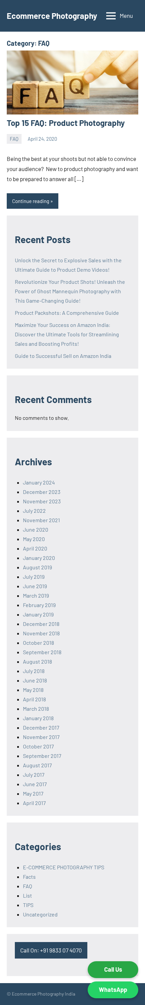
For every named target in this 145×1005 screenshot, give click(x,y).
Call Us (113, 969)
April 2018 (34, 699)
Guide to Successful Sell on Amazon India (63, 356)
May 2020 (34, 539)
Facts (29, 876)
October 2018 (38, 642)
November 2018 (41, 633)
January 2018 (38, 718)
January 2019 (38, 614)
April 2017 (34, 803)
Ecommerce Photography (52, 16)
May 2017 (33, 793)
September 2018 (42, 652)
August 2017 (37, 765)
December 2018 (41, 624)
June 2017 (35, 784)
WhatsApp (113, 989)
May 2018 (33, 689)
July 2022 (34, 510)
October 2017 (38, 746)
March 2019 (36, 595)
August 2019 (37, 567)
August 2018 (37, 661)
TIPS (28, 905)
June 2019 (35, 586)
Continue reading (30, 201)
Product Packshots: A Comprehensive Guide (67, 312)
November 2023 (42, 501)
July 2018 (34, 671)
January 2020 (39, 558)
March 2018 (36, 708)
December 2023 (41, 492)
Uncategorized (40, 914)
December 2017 (41, 727)
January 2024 (39, 482)
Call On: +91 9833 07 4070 (51, 950)
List (27, 895)
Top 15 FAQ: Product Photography (66, 123)
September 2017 (42, 755)
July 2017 (34, 774)
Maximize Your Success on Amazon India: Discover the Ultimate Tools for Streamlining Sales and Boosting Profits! (67, 334)
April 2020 (35, 548)
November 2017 (41, 737)
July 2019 (34, 576)
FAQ (14, 139)
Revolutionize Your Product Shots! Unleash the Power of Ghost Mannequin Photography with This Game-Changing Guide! (70, 291)
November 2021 (41, 520)
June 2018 (35, 680)
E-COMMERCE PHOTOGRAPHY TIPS (63, 867)
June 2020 (35, 529)
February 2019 (39, 605)
